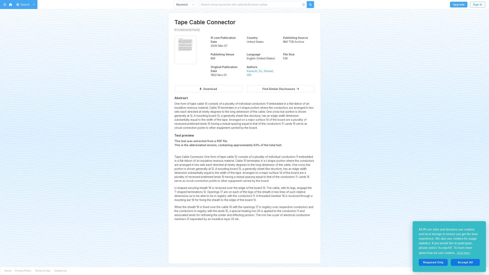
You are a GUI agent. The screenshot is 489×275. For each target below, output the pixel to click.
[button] (24, 4)
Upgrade (459, 4)
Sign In (477, 4)
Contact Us (60, 270)
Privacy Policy (23, 270)
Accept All (465, 262)
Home (7, 270)
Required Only (433, 262)
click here (463, 253)
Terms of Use (42, 270)
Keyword (182, 4)
